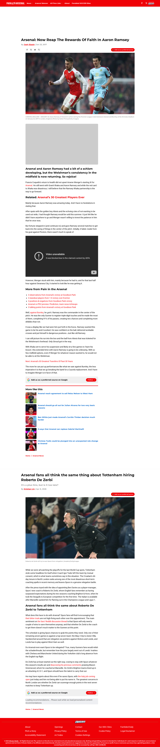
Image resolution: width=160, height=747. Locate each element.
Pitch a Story (30, 731)
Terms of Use (81, 731)
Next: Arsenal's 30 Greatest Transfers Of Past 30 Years (49, 361)
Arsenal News (38, 456)
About (67, 3)
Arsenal (29, 185)
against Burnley (37, 312)
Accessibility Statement (35, 735)
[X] (146, 3)
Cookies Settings (82, 735)
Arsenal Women (41, 3)
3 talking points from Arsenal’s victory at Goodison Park (52, 307)
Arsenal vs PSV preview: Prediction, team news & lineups (52, 304)
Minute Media (13, 741)
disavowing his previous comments (66, 665)
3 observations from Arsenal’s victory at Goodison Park (52, 295)
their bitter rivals (33, 618)
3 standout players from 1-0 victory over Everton (49, 298)
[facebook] (141, 3)
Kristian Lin (29, 489)
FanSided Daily (126, 727)
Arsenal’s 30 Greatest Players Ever (61, 197)
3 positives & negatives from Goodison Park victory (50, 301)
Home (28, 456)
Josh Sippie (29, 45)
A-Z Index (59, 735)
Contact (78, 727)
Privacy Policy (61, 731)
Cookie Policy (105, 731)
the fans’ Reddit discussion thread (52, 621)
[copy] (38, 49)
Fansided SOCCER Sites (81, 3)
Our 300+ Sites (105, 727)
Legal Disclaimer (127, 731)
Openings (59, 727)
